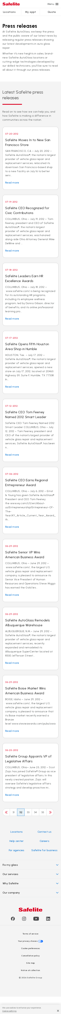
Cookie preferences (30, 948)
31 (14, 812)
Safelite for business (44, 850)
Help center (16, 841)
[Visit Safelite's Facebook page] (13, 919)
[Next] (50, 812)
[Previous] (6, 812)
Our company (11, 892)
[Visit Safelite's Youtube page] (36, 919)
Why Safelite (11, 883)
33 (28, 812)
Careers (44, 841)
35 (42, 812)
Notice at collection (30, 970)
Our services (10, 874)
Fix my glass (10, 864)
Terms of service (30, 934)
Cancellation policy (30, 956)
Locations (9, 11)
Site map (30, 963)
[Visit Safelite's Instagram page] (24, 919)
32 (20, 812)
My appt (30, 11)
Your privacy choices (28, 941)
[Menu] (56, 4)
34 (35, 812)
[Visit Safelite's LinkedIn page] (48, 919)
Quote (52, 11)
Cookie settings (9, 1011)
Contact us (44, 831)
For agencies (16, 850)
